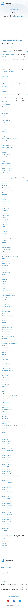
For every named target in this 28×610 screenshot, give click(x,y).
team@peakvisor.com (14, 596)
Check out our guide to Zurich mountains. (12, 40)
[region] (14, 28)
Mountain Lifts (20, 16)
